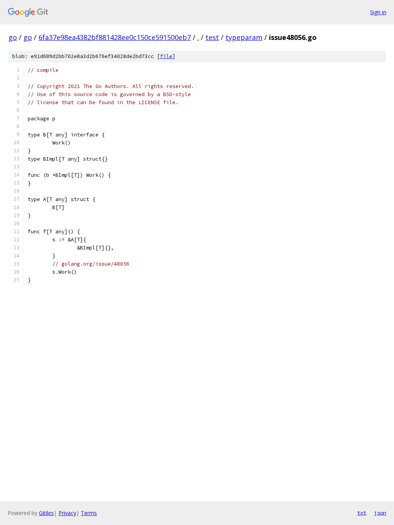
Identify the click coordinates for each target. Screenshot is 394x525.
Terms (89, 513)
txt (361, 512)
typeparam (243, 37)
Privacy (67, 513)
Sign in (378, 12)
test (212, 37)
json (380, 512)
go (12, 37)
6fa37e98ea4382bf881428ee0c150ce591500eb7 (114, 37)
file (166, 56)
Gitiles (46, 513)
